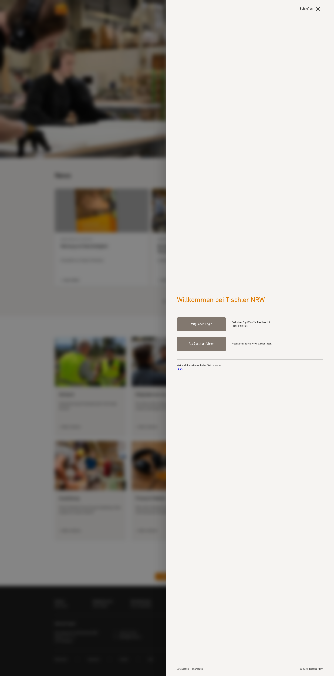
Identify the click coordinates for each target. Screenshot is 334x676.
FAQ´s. (180, 369)
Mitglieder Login (201, 324)
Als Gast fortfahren (201, 344)
